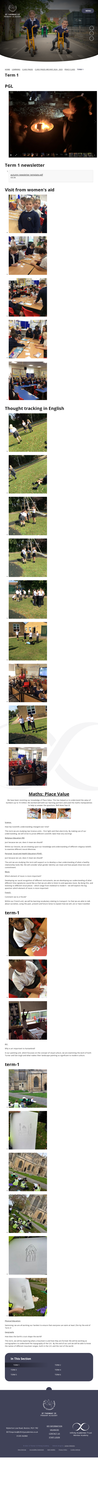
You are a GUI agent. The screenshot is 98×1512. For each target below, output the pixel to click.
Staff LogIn (54, 1437)
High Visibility (51, 1450)
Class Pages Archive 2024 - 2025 (49, 69)
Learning (16, 69)
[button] (13, 122)
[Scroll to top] (49, 1390)
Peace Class (70, 69)
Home (7, 69)
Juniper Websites (70, 1446)
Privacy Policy (63, 1450)
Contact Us (54, 1433)
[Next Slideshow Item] (91, 33)
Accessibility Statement (37, 1450)
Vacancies (54, 1430)
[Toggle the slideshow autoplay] (91, 38)
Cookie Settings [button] (75, 1450)
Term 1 (80, 69)
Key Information (54, 1426)
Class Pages (27, 69)
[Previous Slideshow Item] (91, 28)
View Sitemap (22, 1450)
